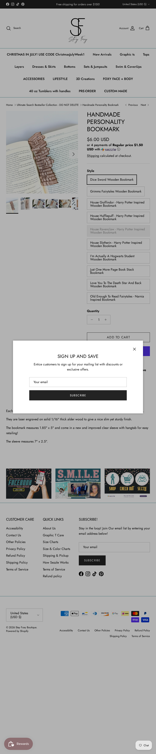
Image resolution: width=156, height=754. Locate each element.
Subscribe (78, 395)
